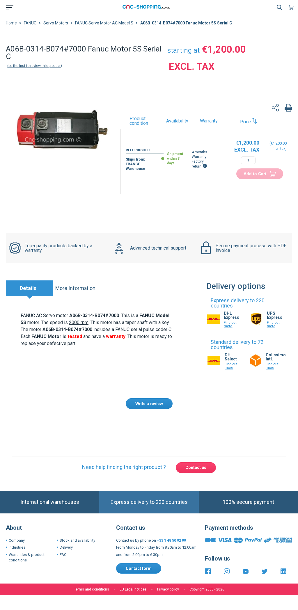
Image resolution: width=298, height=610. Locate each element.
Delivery (66, 547)
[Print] (288, 108)
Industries (17, 547)
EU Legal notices (133, 589)
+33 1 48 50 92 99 (171, 540)
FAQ (63, 554)
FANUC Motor (46, 336)
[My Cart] (292, 7)
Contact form (139, 568)
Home (11, 23)
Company (17, 540)
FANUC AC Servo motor (44, 315)
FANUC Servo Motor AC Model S (104, 23)
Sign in (142, 425)
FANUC (30, 23)
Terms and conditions (91, 589)
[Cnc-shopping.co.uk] (148, 7)
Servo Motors (55, 23)
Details (28, 288)
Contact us (195, 467)
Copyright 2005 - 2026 (206, 589)
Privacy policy (168, 589)
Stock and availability (77, 540)
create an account (173, 425)
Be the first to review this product (34, 65)
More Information (75, 288)
